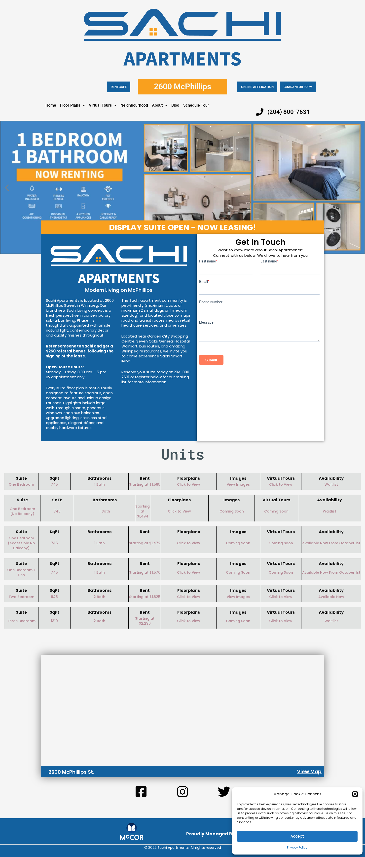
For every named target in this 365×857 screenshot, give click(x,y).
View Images (238, 484)
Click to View (188, 484)
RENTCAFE (119, 87)
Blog (175, 105)
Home (50, 105)
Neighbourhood (134, 105)
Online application (257, 87)
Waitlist (329, 511)
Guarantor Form (298, 87)
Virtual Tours (100, 105)
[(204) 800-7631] (259, 112)
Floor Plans (70, 105)
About (157, 105)
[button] (355, 794)
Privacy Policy (297, 847)
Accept (297, 836)
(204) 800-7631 (288, 111)
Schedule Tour (196, 105)
